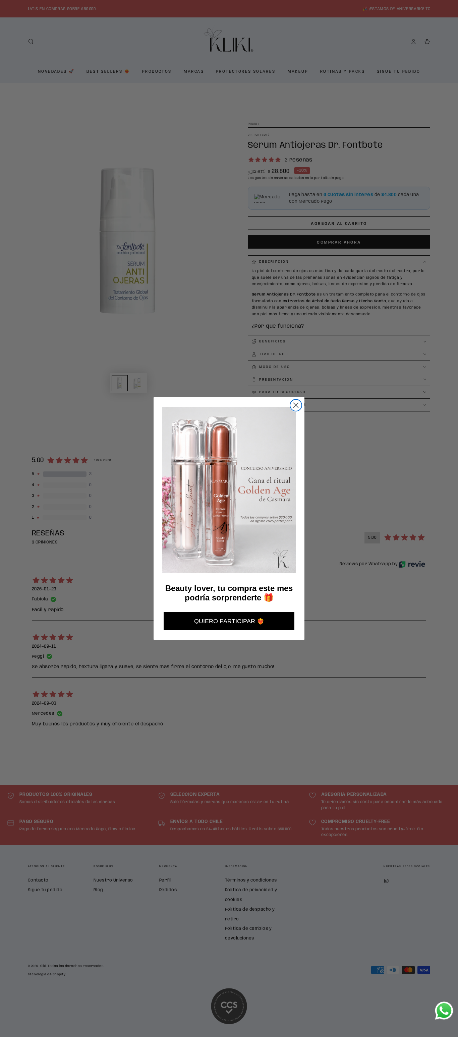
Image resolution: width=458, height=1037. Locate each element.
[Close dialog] (296, 405)
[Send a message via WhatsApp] (444, 1010)
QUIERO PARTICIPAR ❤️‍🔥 (229, 621)
